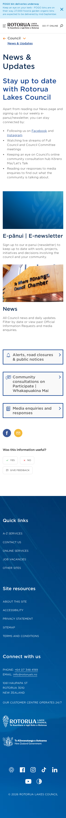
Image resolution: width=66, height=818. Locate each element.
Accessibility (13, 610)
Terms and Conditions (21, 636)
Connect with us (22, 656)
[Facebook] (22, 770)
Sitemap (9, 627)
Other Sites (12, 567)
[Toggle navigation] (24, 38)
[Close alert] (61, 9)
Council (14, 38)
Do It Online (50, 26)
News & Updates (20, 43)
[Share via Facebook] (7, 433)
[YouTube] (28, 781)
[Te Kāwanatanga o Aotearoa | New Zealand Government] (30, 742)
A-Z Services (12, 533)
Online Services (15, 550)
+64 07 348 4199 (26, 669)
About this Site (15, 601)
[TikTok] (44, 770)
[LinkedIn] (55, 770)
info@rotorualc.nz (25, 674)
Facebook (39, 131)
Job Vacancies (14, 559)
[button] (4, 26)
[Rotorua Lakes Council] (30, 721)
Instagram (14, 135)
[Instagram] (33, 770)
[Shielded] (39, 781)
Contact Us (12, 542)
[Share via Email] (18, 433)
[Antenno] (11, 770)
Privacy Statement (18, 618)
